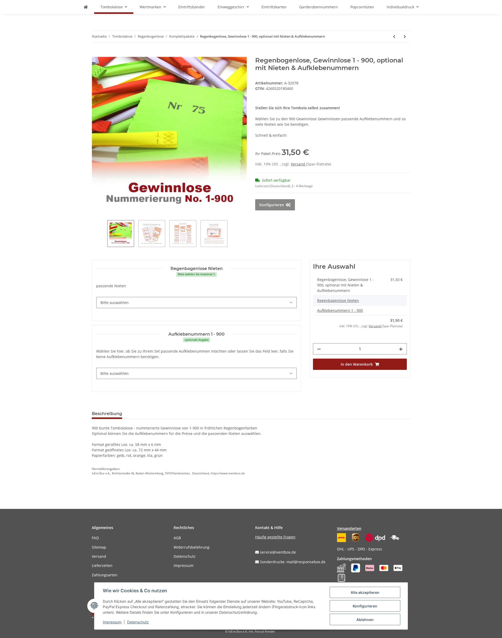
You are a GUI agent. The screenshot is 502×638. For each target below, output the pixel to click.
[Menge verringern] (319, 348)
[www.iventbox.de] (85, 7)
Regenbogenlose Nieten (338, 300)
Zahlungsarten (104, 574)
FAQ (95, 537)
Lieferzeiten (102, 565)
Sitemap (99, 547)
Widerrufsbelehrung (191, 547)
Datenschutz (185, 556)
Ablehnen (365, 619)
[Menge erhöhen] (401, 348)
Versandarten (349, 528)
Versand (298, 164)
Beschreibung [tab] (107, 413)
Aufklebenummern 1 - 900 (340, 310)
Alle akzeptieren (365, 592)
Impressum (183, 565)
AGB (177, 537)
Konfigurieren (365, 606)
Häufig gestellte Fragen (275, 536)
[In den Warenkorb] (96, 54)
